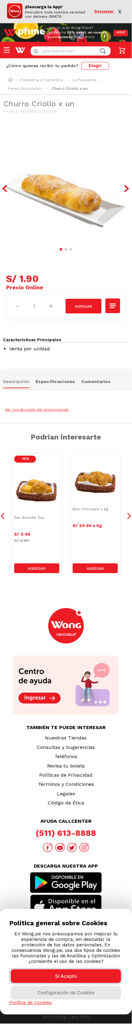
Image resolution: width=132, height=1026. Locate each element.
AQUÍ (120, 32)
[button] (113, 305)
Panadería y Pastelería (41, 80)
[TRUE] (36, 568)
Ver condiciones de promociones (37, 409)
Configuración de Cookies (66, 992)
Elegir (95, 65)
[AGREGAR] (83, 306)
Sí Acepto (66, 976)
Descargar (104, 11)
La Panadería (84, 80)
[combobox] (71, 51)
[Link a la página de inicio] (10, 80)
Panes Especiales (25, 88)
